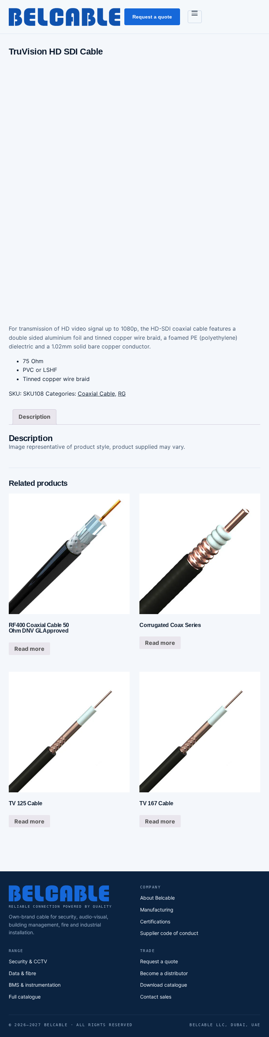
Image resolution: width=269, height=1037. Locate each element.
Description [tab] (34, 416)
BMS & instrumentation (35, 985)
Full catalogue (25, 997)
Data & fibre (22, 973)
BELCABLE (64, 17)
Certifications (155, 921)
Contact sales (155, 997)
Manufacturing (156, 910)
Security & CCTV (28, 961)
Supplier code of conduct (169, 933)
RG (122, 393)
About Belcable (157, 898)
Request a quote (152, 17)
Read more (29, 648)
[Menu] (195, 16)
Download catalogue (163, 985)
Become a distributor (164, 973)
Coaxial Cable (96, 393)
